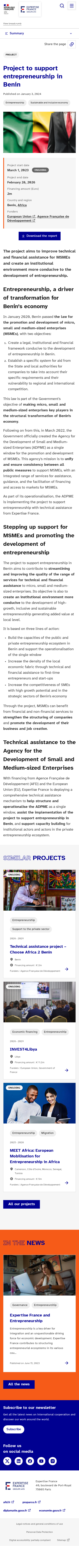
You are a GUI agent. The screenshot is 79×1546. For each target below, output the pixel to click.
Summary (17, 33)
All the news (19, 1384)
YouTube (41, 1461)
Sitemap (61, 1540)
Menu (72, 6)
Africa (22, 205)
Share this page (72, 44)
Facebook (30, 1461)
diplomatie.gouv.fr (15, 1510)
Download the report (42, 236)
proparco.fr (29, 1502)
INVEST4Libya (23, 1049)
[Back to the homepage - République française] (30, 9)
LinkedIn (19, 1461)
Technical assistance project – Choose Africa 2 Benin (38, 949)
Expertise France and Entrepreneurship (30, 1318)
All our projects (21, 1204)
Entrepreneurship (15, 102)
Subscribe (13, 1429)
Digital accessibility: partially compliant (30, 1540)
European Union (19, 216)
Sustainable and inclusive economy (49, 102)
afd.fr (6, 1502)
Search (62, 6)
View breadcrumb (12, 23)
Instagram (53, 1461)
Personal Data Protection (39, 1532)
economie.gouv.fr (50, 1510)
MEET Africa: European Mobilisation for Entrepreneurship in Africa (35, 1156)
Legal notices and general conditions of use (39, 1524)
